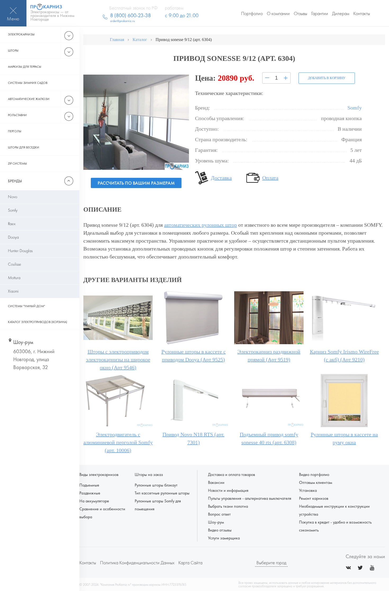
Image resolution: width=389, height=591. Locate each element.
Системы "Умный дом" (26, 306)
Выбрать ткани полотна (228, 506)
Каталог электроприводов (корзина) (37, 322)
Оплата (270, 178)
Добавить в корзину (326, 78)
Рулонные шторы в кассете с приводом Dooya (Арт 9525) (193, 355)
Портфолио (252, 13)
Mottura (14, 277)
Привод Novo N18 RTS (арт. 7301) (193, 438)
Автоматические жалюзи (28, 99)
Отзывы (300, 13)
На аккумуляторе (94, 501)
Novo (12, 196)
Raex (11, 223)
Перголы (14, 131)
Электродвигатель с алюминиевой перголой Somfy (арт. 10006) (118, 442)
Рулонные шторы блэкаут (156, 485)
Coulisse (14, 264)
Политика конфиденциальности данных (137, 563)
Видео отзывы (220, 530)
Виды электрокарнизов (99, 474)
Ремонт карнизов (313, 498)
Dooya (13, 237)
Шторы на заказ (149, 474)
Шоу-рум (216, 522)
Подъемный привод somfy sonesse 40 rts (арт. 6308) (269, 438)
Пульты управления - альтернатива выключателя (249, 498)
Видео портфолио (314, 474)
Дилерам (340, 13)
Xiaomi (13, 291)
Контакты (361, 13)
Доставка (221, 178)
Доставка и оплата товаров (231, 474)
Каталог (140, 39)
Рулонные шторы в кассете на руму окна (344, 438)
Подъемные (89, 485)
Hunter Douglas (20, 250)
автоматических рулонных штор (200, 225)
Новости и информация (228, 490)
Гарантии (319, 13)
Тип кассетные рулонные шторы (162, 493)
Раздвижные (89, 493)
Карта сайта (190, 563)
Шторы (13, 50)
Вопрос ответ (219, 514)
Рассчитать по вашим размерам (136, 183)
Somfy (12, 210)
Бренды (15, 181)
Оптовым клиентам (315, 482)
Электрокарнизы (21, 34)
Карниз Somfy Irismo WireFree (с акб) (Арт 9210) (344, 355)
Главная (117, 39)
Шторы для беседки (23, 147)
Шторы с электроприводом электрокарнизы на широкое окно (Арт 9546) (118, 359)
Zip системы (17, 163)
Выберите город (271, 563)
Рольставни (17, 115)
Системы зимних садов (27, 83)
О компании (278, 13)
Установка (308, 490)
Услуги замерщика (224, 538)
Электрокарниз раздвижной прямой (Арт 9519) (268, 355)
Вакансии (216, 482)
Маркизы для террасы (24, 67)
